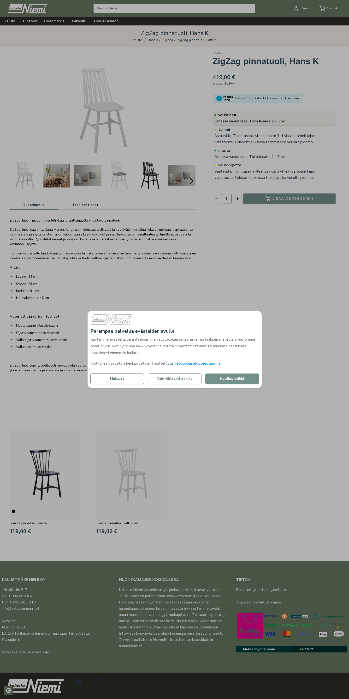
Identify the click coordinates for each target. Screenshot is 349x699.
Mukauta (117, 378)
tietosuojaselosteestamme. (197, 363)
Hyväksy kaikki (232, 378)
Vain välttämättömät (174, 378)
